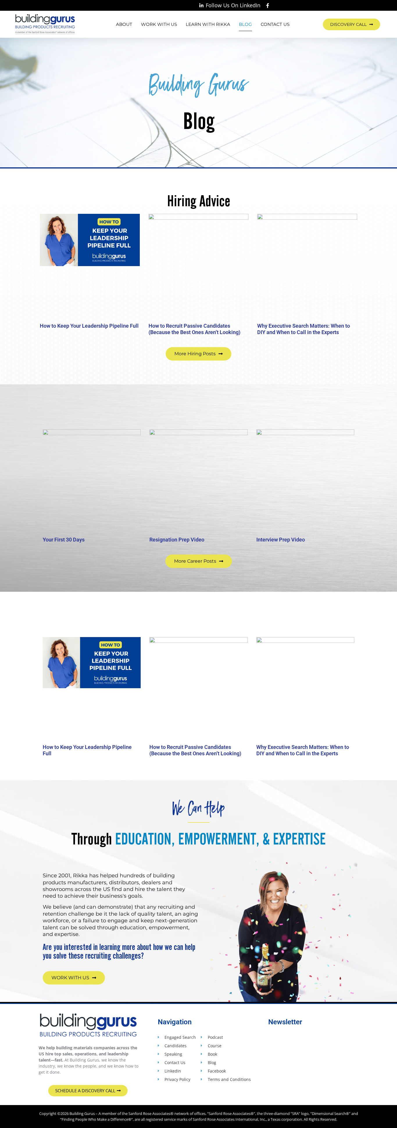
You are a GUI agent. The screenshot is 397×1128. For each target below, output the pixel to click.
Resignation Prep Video (176, 540)
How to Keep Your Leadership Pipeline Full (89, 326)
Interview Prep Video (280, 540)
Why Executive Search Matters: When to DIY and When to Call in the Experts (303, 329)
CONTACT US (275, 24)
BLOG (245, 24)
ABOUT (124, 24)
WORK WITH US (159, 24)
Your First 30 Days (64, 540)
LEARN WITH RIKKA (208, 24)
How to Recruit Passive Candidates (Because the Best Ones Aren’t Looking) (194, 329)
